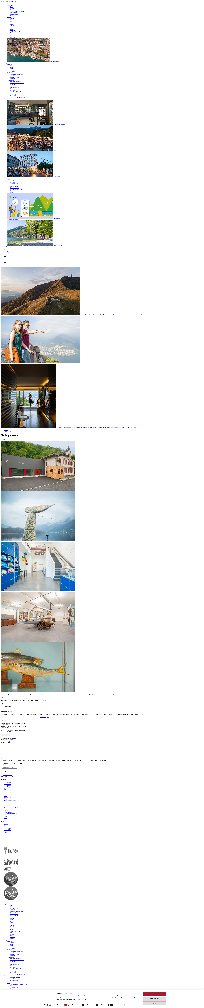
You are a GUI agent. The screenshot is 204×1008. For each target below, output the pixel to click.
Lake (11, 67)
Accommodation (11, 5)
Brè (11, 21)
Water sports (13, 70)
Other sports (13, 71)
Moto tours (13, 94)
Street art (12, 78)
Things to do (7, 63)
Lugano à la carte (14, 186)
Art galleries (13, 75)
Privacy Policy (7, 830)
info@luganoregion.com (7, 776)
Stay (5, 4)
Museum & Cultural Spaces (17, 74)
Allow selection (154, 998)
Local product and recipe (16, 87)
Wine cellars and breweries (17, 83)
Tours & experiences (12, 88)
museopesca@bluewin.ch (7, 739)
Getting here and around (16, 183)
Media (5, 825)
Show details (119, 1005)
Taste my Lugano (14, 86)
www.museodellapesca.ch (7, 741)
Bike (11, 68)
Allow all (154, 994)
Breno (11, 20)
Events (5, 98)
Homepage (6, 430)
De (8, 252)
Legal (5, 827)
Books (11, 192)
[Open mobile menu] (5, 257)
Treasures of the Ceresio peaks (18, 97)
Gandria (12, 27)
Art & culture (10, 73)
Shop (5, 262)
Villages (9, 17)
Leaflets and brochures (16, 189)
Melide (12, 28)
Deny (154, 1003)
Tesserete (12, 37)
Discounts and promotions (16, 185)
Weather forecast (14, 188)
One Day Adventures (15, 91)
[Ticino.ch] (11, 857)
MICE (5, 247)
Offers (5, 248)
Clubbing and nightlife (16, 977)
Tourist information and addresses (18, 180)
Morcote (12, 32)
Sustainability (7, 828)
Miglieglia (12, 30)
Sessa (11, 35)
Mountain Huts (14, 14)
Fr (7, 254)
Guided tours (13, 90)
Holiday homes (14, 8)
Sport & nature (10, 64)
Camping (12, 9)
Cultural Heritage (14, 77)
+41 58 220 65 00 (7, 775)
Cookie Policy (7, 831)
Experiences (13, 93)
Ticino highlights (14, 96)
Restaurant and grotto (15, 81)
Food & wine (10, 80)
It (7, 251)
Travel (5, 178)
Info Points (13, 182)
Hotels (11, 7)
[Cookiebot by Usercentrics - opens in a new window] (47, 1005)
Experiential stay (14, 15)
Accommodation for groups (17, 11)
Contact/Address (5, 735)
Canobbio (12, 22)
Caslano (12, 25)
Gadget (12, 190)
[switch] (82, 1005)
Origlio (12, 34)
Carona (12, 24)
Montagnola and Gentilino (16, 31)
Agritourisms (13, 12)
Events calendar (14, 980)
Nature (12, 65)
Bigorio (12, 18)
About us (6, 824)
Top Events (13, 978)
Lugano (12, 938)
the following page (44, 717)
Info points (6, 809)
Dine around (13, 84)
